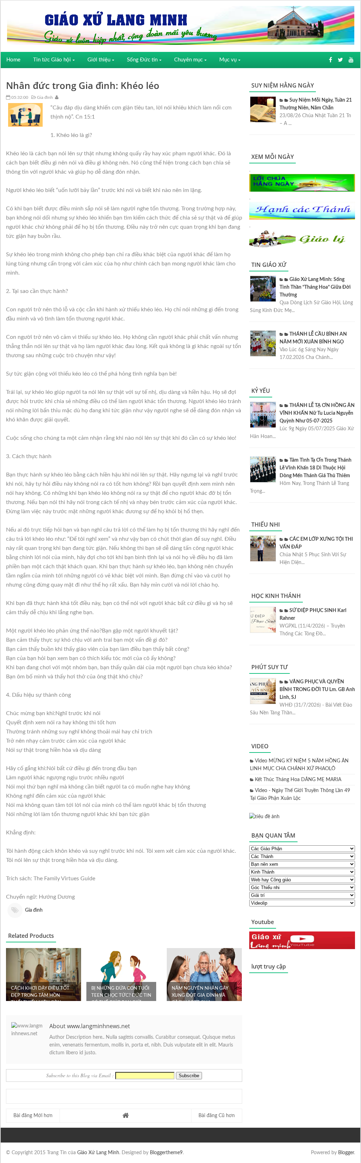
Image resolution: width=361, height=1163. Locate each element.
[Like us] (330, 60)
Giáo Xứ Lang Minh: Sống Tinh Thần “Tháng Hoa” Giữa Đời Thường (315, 287)
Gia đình (44, 97)
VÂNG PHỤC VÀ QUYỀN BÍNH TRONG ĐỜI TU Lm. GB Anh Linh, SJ (317, 689)
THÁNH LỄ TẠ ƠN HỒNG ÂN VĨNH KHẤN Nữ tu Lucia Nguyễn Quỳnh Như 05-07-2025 (317, 413)
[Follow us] (340, 60)
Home (13, 59)
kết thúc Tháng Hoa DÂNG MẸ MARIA (298, 779)
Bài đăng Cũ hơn (216, 1115)
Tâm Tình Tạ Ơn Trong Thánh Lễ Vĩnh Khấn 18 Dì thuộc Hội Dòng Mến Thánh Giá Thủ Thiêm (315, 468)
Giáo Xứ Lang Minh (98, 1152)
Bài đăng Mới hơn (33, 1115)
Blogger (346, 1152)
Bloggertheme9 (166, 1152)
